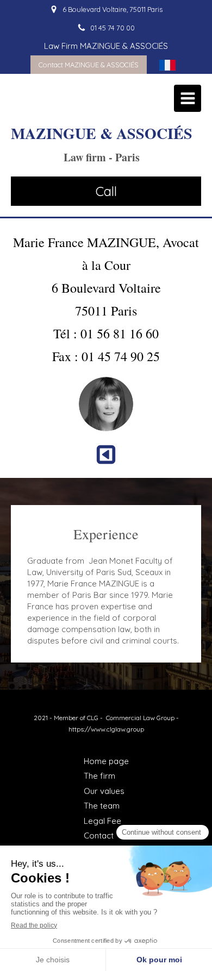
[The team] (106, 451)
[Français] (167, 64)
